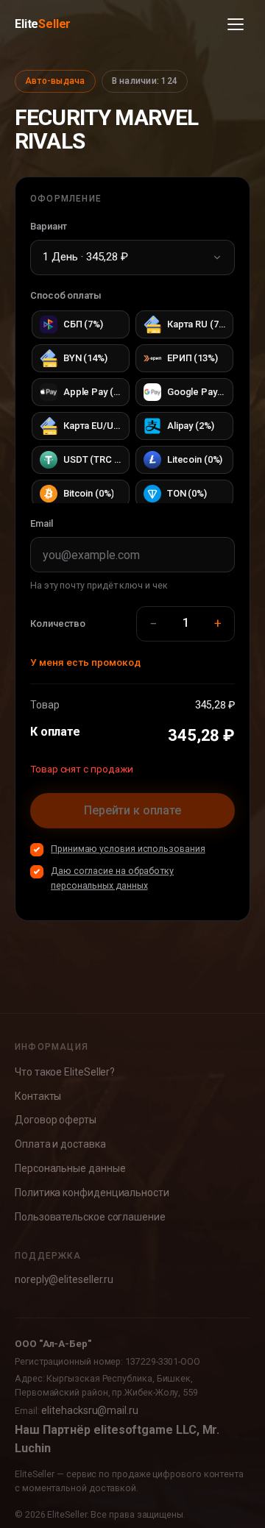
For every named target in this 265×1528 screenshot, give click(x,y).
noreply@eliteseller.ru (64, 1279)
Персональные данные (70, 1168)
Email (41, 523)
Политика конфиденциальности (92, 1192)
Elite (43, 24)
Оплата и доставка (60, 1144)
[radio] (81, 324)
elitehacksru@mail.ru (89, 1410)
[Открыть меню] (235, 24)
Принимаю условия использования (128, 848)
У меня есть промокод (85, 662)
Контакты (38, 1096)
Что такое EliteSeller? (65, 1072)
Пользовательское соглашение (90, 1217)
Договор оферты (55, 1120)
